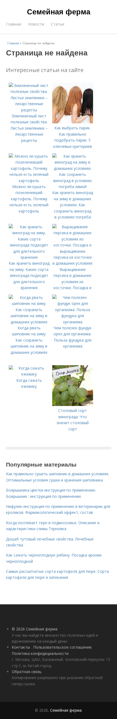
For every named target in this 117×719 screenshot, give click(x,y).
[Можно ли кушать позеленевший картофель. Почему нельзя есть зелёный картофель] (29, 180)
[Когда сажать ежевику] (29, 374)
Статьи (57, 24)
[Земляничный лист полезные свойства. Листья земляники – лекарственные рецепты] (29, 109)
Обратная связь (27, 671)
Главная (13, 24)
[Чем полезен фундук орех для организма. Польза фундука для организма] (72, 321)
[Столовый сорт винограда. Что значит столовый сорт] (72, 404)
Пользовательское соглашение (62, 647)
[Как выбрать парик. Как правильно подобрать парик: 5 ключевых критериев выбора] (72, 121)
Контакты (21, 647)
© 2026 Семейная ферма (34, 629)
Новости (36, 24)
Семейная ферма (58, 11)
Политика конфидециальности (40, 653)
